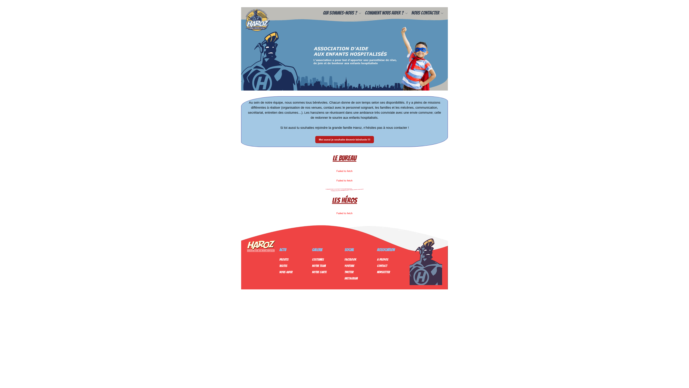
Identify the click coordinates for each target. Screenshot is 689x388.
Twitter (348, 272)
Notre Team (319, 265)
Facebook (350, 259)
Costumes (318, 259)
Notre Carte (319, 272)
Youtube (349, 265)
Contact (382, 265)
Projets (284, 259)
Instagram (351, 278)
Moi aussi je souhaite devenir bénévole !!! (344, 139)
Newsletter (383, 272)
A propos (382, 259)
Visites (283, 265)
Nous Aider (285, 272)
